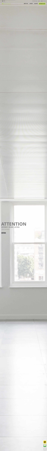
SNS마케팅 (36, 3)
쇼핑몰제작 (31, 3)
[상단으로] (45, 449)
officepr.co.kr (42, 3)
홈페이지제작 (26, 3)
